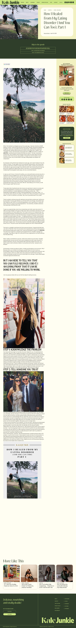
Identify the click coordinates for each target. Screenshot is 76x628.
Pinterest (67, 608)
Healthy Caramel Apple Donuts (62, 113)
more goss (67, 93)
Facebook (67, 603)
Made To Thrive (51, 626)
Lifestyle (50, 10)
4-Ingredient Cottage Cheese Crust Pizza (70, 123)
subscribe (67, 137)
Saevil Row (46, 626)
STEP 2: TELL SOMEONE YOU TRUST (38, 52)
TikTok (66, 601)
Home (45, 10)
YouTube (66, 606)
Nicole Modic (47, 33)
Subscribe (10, 614)
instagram (67, 598)
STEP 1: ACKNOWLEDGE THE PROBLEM (38, 50)
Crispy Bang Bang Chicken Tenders (69, 113)
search (61, 2)
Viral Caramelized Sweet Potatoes (62, 123)
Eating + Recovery (57, 10)
